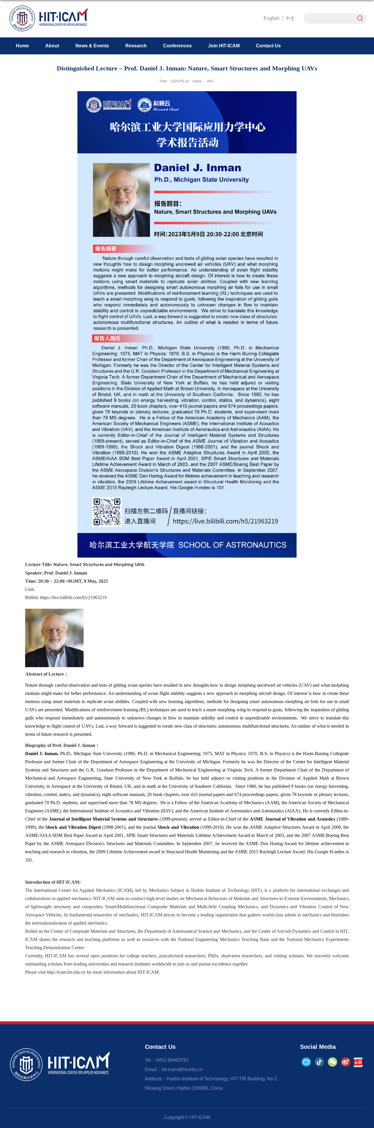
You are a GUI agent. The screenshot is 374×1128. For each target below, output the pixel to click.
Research (136, 45)
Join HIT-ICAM (224, 45)
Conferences (177, 45)
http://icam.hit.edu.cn (66, 972)
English (271, 18)
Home (22, 45)
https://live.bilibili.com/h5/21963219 (73, 597)
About (52, 45)
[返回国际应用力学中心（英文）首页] (48, 7)
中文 (290, 18)
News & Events (92, 45)
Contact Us (268, 45)
